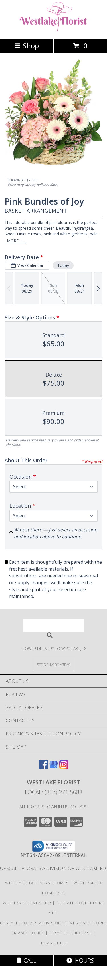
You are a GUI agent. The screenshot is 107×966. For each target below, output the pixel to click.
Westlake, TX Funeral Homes (37, 882)
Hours (83, 960)
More (13, 240)
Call (28, 960)
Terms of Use (53, 942)
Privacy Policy (27, 932)
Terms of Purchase (70, 932)
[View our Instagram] (63, 767)
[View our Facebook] (43, 767)
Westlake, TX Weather (27, 902)
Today (63, 265)
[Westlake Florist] (53, 30)
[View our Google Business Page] (53, 767)
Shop (31, 45)
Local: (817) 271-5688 (53, 792)
